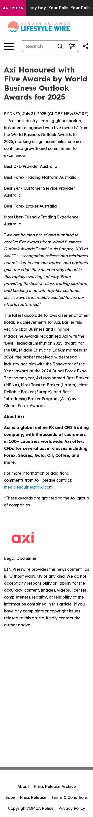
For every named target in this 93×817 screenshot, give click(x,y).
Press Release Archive (55, 786)
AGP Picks (13, 8)
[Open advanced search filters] (72, 46)
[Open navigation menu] (9, 46)
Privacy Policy (71, 808)
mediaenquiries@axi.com (28, 487)
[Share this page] (85, 46)
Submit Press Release (25, 797)
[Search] (60, 46)
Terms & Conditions (69, 797)
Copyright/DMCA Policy (30, 808)
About (23, 786)
